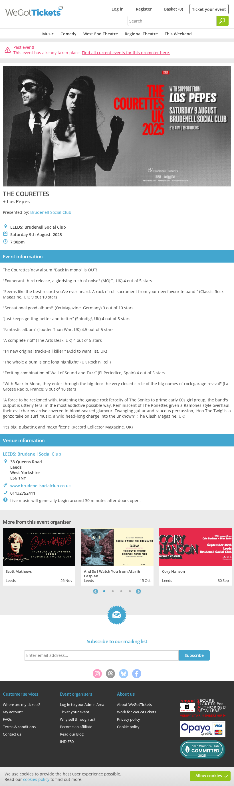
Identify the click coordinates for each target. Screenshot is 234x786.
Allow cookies (208, 775)
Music (48, 33)
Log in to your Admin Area (82, 704)
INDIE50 (67, 741)
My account (13, 711)
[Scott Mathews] (39, 546)
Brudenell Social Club (50, 212)
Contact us (12, 734)
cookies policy (36, 779)
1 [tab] (104, 591)
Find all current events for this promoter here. (126, 52)
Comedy (68, 33)
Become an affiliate (76, 726)
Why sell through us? (77, 719)
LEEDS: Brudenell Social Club (32, 454)
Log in (118, 9)
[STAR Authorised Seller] (202, 716)
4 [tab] (130, 591)
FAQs (7, 719)
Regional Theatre (141, 33)
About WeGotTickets (134, 704)
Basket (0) (173, 9)
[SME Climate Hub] (202, 757)
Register (144, 9)
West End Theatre (100, 33)
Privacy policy (128, 719)
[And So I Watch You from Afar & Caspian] (117, 546)
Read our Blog (72, 734)
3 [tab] (121, 591)
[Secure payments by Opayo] (202, 735)
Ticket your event (209, 9)
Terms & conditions (19, 726)
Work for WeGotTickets (136, 711)
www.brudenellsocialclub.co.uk (40, 485)
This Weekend (178, 33)
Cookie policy (128, 726)
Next (138, 591)
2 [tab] (113, 591)
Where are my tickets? (21, 704)
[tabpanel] (39, 556)
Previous (95, 591)
